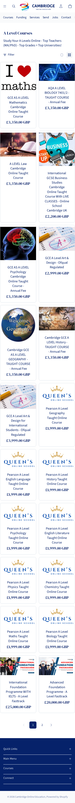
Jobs (55, 17)
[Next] (51, 725)
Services (35, 17)
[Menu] (5, 6)
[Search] (13, 6)
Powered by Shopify (57, 797)
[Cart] (70, 6)
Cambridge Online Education (30, 797)
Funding (21, 17)
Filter (11, 55)
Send (46, 17)
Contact (66, 17)
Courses (8, 17)
